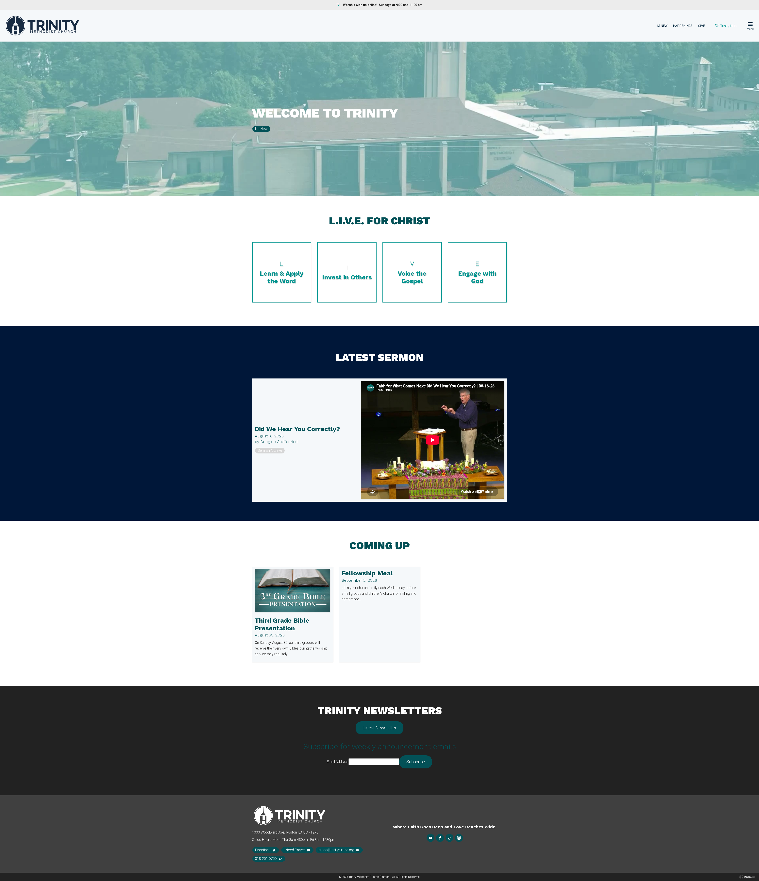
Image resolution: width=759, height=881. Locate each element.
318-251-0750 (266, 858)
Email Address (337, 762)
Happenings (683, 26)
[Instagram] (459, 838)
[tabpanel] (379, 119)
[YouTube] (430, 838)
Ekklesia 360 (747, 877)
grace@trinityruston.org (336, 850)
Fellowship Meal (367, 573)
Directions (263, 850)
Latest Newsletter (379, 727)
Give (701, 26)
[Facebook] (440, 838)
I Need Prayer (295, 850)
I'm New (661, 26)
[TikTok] (449, 838)
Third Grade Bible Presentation (282, 624)
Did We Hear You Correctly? (297, 429)
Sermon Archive (270, 450)
